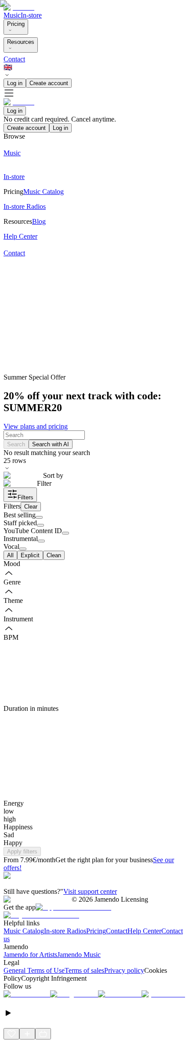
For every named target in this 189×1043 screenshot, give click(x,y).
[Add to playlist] (27, 1033)
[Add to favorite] (11, 1033)
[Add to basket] (43, 1033)
